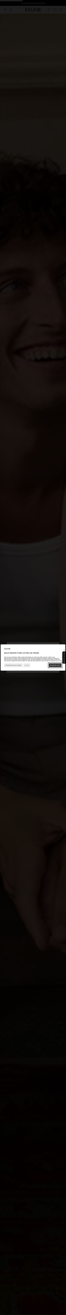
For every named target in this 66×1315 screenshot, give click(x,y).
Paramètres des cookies (13, 665)
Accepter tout (55, 665)
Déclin (27, 665)
